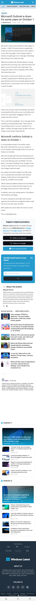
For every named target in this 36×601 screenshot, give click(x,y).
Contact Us (16, 593)
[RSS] (18, 587)
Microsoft (4, 13)
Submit (18, 279)
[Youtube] (27, 587)
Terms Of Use (30, 593)
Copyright (22, 593)
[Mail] (13, 587)
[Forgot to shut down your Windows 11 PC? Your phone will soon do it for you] (5, 472)
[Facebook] (8, 587)
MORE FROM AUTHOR (21, 311)
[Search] (33, 2)
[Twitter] (4, 306)
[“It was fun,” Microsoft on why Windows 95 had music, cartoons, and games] (5, 355)
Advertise (9, 593)
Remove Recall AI (12, 6)
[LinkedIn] (7, 306)
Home (2, 10)
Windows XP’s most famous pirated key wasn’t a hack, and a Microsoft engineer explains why (22, 337)
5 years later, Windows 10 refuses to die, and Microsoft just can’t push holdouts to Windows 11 (22, 515)
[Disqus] (18, 399)
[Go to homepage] (6, 598)
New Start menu (24, 6)
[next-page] (5, 374)
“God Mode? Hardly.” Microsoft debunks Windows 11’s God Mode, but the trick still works (21, 448)
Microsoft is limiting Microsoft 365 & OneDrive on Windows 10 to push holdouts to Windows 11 (16, 497)
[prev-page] (2, 374)
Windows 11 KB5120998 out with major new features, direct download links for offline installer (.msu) (17, 439)
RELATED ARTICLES (6, 311)
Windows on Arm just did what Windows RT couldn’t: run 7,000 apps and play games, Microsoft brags (21, 464)
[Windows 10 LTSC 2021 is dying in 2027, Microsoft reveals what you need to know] (5, 524)
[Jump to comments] (18, 598)
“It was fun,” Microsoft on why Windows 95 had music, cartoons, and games (22, 355)
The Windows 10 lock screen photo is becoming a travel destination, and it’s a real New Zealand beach (21, 530)
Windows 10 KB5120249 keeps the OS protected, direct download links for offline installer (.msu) (21, 506)
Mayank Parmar (7, 22)
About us (3, 593)
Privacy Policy (12, 595)
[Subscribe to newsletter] (30, 598)
